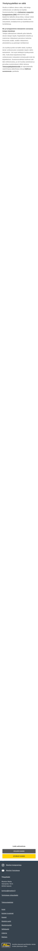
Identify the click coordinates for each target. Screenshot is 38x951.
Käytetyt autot (6, 921)
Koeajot (4, 917)
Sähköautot (5, 929)
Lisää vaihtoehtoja (19, 846)
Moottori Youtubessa (13, 870)
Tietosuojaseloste (7, 902)
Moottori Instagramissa (13, 865)
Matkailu (4, 937)
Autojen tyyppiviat (7, 913)
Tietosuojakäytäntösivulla (11, 66)
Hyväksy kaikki (19, 856)
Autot (3, 909)
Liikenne (4, 933)
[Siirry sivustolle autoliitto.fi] (6, 945)
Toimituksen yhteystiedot (10, 895)
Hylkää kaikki (19, 851)
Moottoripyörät (6, 925)
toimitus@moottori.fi (8, 891)
